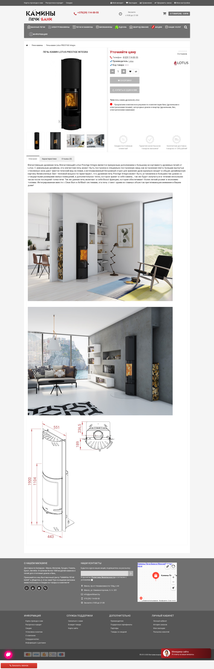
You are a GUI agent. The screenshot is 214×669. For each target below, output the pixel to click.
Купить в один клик (125, 90)
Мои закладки (159, 628)
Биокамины (105, 27)
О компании (30, 636)
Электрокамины (61, 27)
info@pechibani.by (92, 594)
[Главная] (26, 45)
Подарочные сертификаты (121, 625)
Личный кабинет (160, 621)
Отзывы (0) (67, 159)
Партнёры (115, 628)
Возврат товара (74, 625)
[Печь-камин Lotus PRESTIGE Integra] (65, 94)
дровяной (129, 100)
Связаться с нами (75, 621)
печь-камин (120, 100)
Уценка (123, 27)
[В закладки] (130, 71)
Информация (40, 34)
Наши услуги (175, 27)
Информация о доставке (35, 643)
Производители (117, 621)
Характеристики (49, 159)
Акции (158, 27)
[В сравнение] (136, 71)
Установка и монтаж (34, 632)
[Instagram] (26, 588)
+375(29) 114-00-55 (88, 12)
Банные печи (38, 27)
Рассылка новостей (161, 632)
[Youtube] (33, 588)
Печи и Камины (84, 27)
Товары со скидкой (119, 632)
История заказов (160, 625)
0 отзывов (182, 54)
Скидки (69, 3)
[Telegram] (39, 588)
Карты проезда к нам (33, 3)
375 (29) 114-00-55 (92, 598)
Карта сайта (73, 628)
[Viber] (45, 588)
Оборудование (141, 27)
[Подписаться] (130, 573)
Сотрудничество (32, 639)
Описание (33, 159)
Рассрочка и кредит (54, 3)
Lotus (137, 100)
